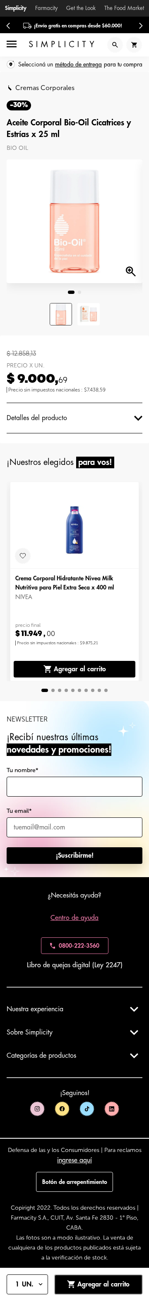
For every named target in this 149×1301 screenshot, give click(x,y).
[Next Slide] (141, 26)
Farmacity (46, 8)
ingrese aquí (74, 1160)
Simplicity (15, 8)
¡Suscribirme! (75, 855)
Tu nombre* (22, 770)
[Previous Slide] (8, 26)
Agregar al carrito (80, 669)
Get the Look (81, 8)
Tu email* (19, 810)
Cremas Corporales (44, 88)
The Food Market (124, 8)
